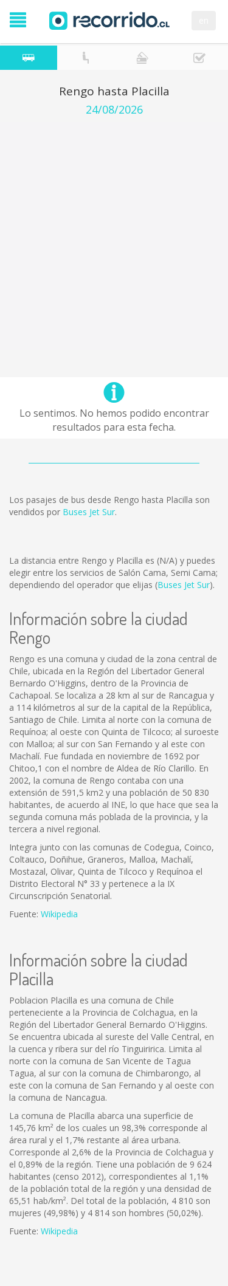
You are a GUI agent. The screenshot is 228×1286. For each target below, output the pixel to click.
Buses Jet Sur (89, 512)
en (204, 20)
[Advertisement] (114, 236)
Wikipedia (59, 914)
